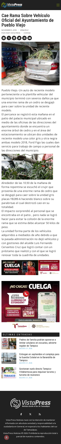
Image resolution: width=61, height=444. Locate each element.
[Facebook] (3, 38)
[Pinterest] (24, 38)
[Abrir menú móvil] (58, 5)
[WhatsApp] (19, 38)
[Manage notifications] (6, 437)
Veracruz (24, 30)
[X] (9, 38)
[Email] (29, 38)
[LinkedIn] (14, 38)
